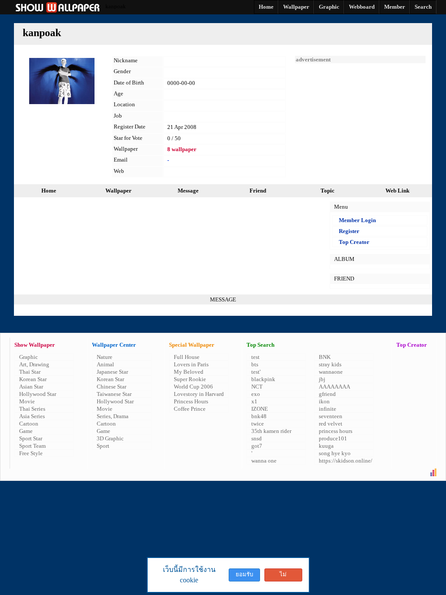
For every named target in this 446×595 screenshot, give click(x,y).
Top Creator (354, 242)
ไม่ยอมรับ (283, 576)
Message (188, 190)
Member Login (357, 220)
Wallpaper (118, 190)
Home (48, 190)
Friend (258, 190)
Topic (327, 190)
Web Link (397, 190)
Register (349, 231)
